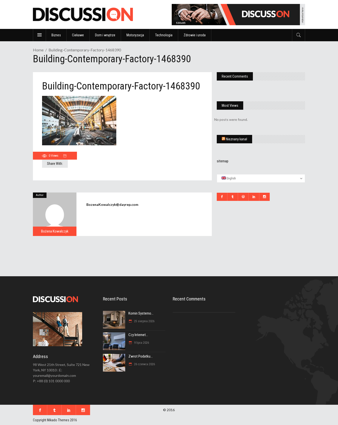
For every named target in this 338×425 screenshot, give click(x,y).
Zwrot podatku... (140, 356)
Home (38, 49)
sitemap (222, 161)
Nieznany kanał (236, 139)
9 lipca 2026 (141, 342)
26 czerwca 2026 (144, 364)
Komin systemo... (140, 313)
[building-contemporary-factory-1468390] (54, 214)
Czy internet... (138, 335)
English (231, 178)
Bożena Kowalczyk (55, 231)
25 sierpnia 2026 (143, 321)
